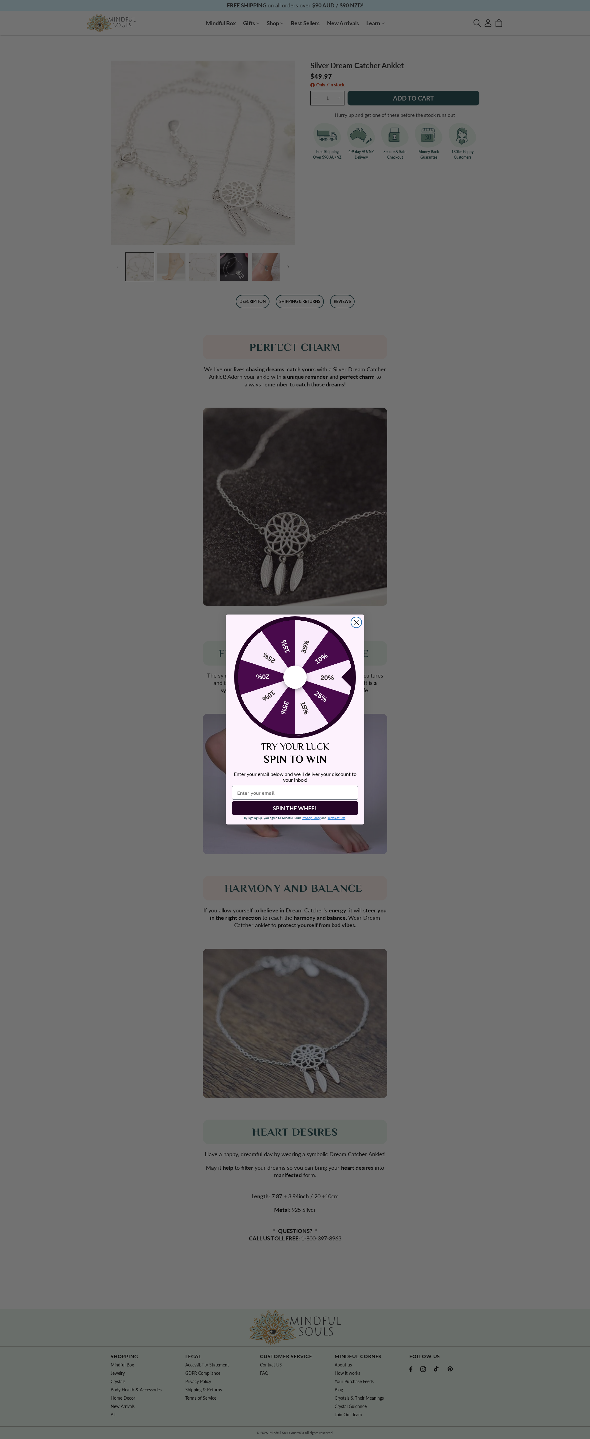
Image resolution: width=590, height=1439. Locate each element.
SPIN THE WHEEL (295, 808)
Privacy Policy (311, 818)
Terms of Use (336, 818)
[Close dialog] (356, 622)
